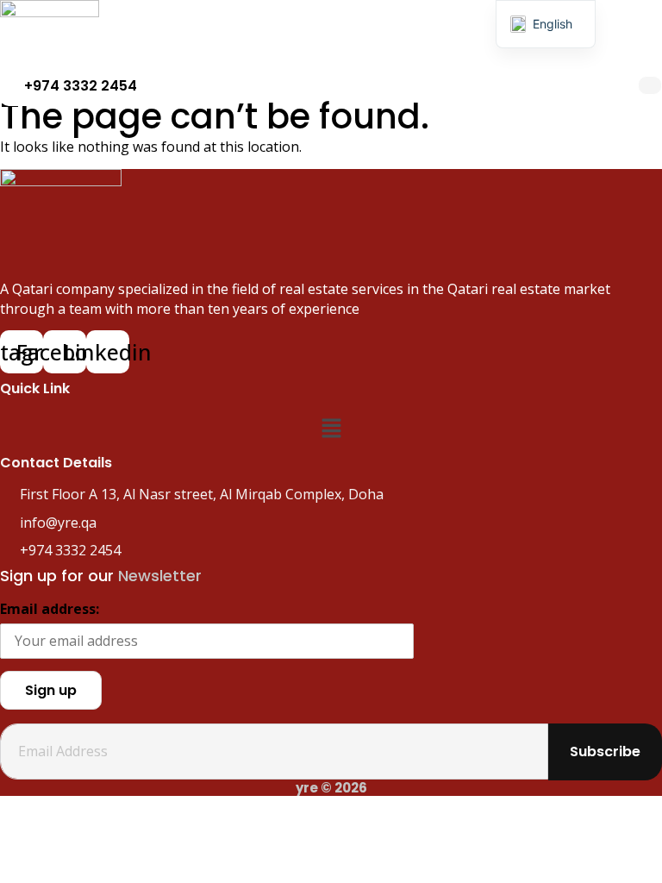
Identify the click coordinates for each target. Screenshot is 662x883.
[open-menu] (650, 85)
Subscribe (605, 751)
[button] (331, 429)
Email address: (49, 608)
